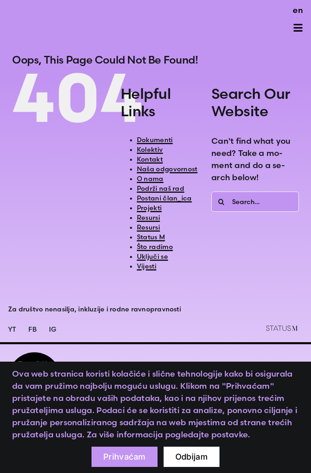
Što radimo (155, 247)
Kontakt (150, 159)
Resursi (148, 217)
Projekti (149, 208)
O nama (150, 179)
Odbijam (191, 457)
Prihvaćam (124, 457)
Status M (151, 237)
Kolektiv (150, 149)
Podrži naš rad (160, 188)
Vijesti (146, 266)
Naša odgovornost (167, 169)
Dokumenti (155, 140)
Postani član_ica (164, 198)
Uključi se (152, 256)
